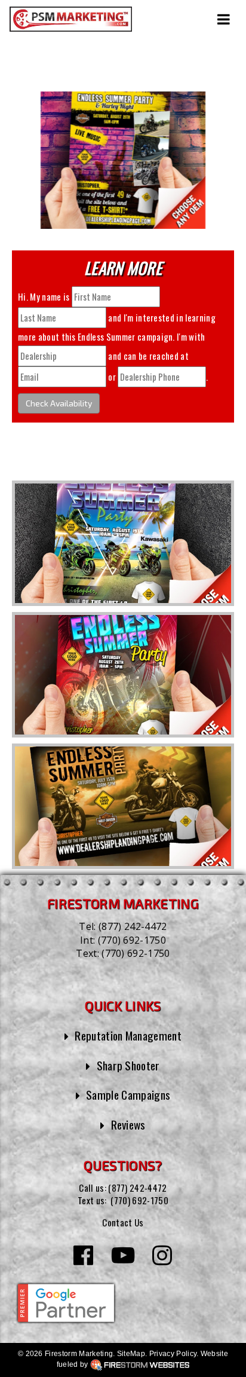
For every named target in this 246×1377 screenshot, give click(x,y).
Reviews (128, 1124)
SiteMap (131, 1354)
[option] (123, 543)
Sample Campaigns (128, 1094)
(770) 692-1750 (132, 940)
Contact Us (122, 1222)
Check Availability (59, 403)
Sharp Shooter (128, 1065)
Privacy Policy (172, 1354)
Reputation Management (128, 1035)
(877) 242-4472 (133, 926)
